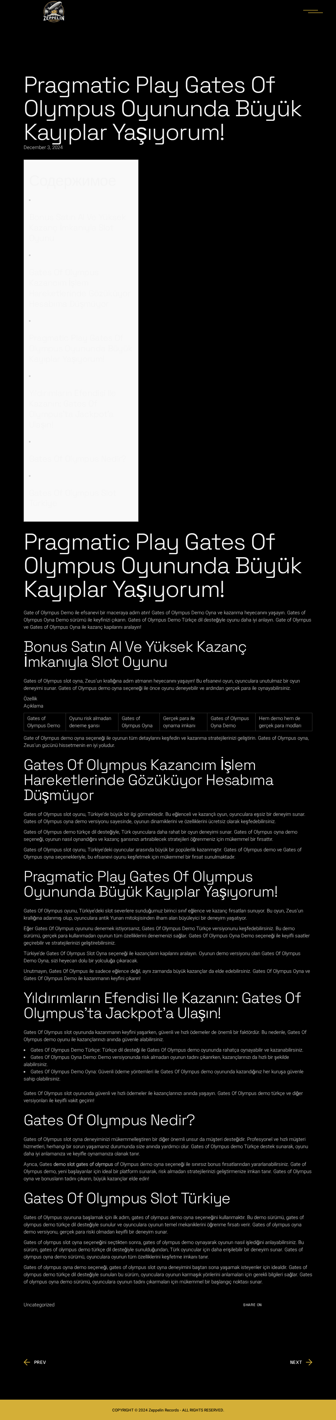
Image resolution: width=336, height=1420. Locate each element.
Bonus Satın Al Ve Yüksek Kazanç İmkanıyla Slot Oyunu (77, 227)
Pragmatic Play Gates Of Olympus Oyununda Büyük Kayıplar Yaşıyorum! (81, 348)
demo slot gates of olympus (83, 1164)
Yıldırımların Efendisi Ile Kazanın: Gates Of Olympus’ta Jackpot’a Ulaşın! (72, 408)
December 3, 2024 (43, 147)
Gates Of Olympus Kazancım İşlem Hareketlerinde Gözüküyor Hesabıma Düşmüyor (80, 288)
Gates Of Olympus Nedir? (77, 458)
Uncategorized (39, 1304)
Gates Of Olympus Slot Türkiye (72, 498)
